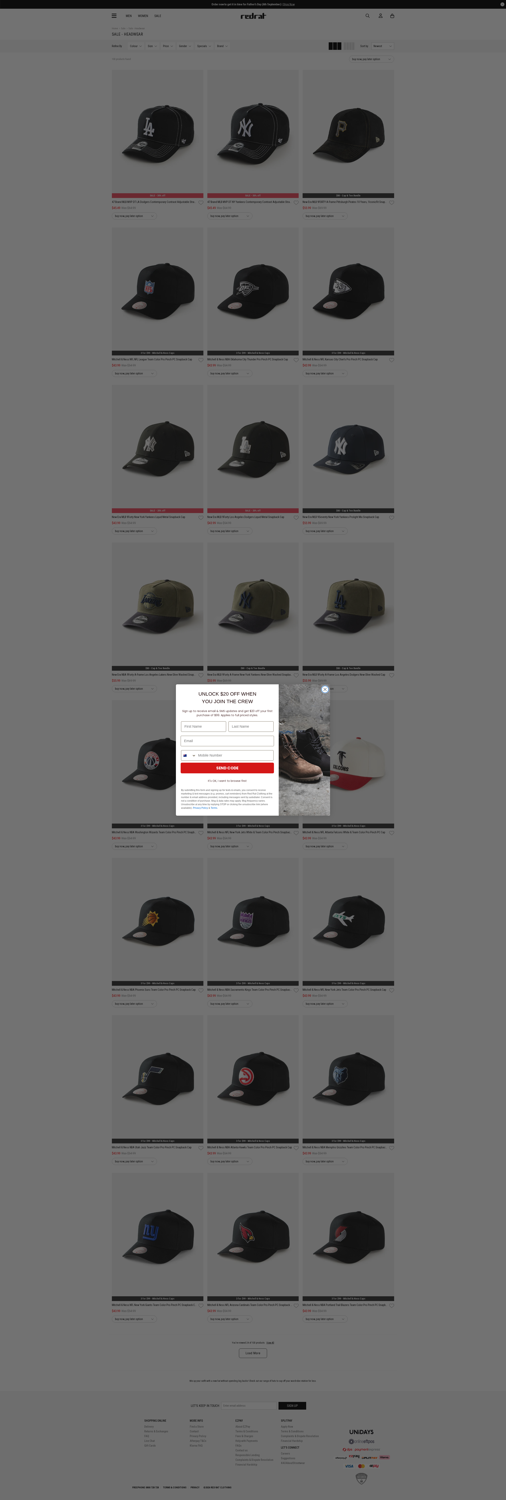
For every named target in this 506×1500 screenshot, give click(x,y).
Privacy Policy (200, 808)
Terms (214, 808)
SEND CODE (227, 768)
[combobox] (188, 755)
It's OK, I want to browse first (227, 781)
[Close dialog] (325, 689)
